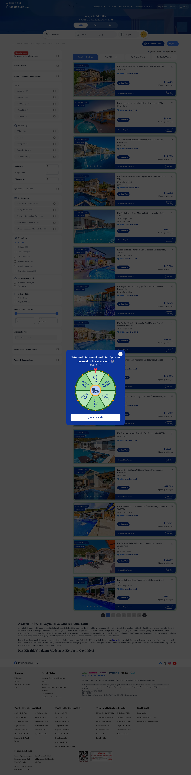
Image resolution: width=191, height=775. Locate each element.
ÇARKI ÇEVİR (96, 417)
